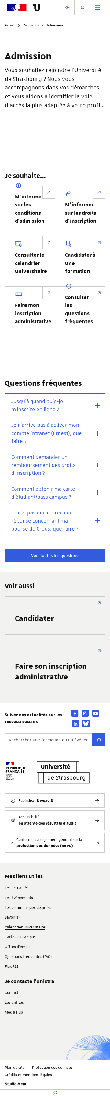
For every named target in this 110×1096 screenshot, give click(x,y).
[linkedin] (75, 723)
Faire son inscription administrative (51, 671)
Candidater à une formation (80, 263)
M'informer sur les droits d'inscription (81, 213)
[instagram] (85, 713)
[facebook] (75, 713)
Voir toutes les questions (55, 555)
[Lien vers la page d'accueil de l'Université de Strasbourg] (36, 7)
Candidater (34, 618)
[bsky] (86, 723)
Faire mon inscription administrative (33, 313)
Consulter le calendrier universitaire (31, 263)
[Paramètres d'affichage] (67, 7)
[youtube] (96, 713)
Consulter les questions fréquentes (79, 309)
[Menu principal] (97, 7)
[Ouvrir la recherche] (82, 7)
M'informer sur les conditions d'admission (30, 209)
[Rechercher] (98, 739)
